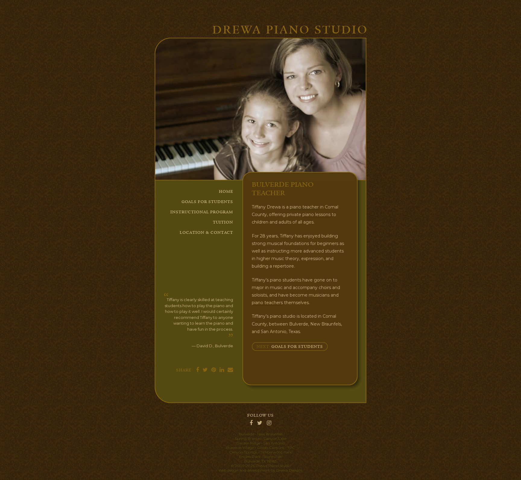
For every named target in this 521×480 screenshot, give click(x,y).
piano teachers (267, 302)
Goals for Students (207, 201)
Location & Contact (206, 232)
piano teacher (304, 207)
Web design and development (244, 470)
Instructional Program (201, 212)
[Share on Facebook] (196, 370)
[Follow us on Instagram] (269, 423)
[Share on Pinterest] (212, 370)
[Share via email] (229, 370)
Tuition (223, 222)
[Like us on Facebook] (251, 423)
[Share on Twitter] (204, 370)
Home (226, 191)
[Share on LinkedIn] (220, 370)
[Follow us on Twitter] (259, 423)
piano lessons (316, 214)
